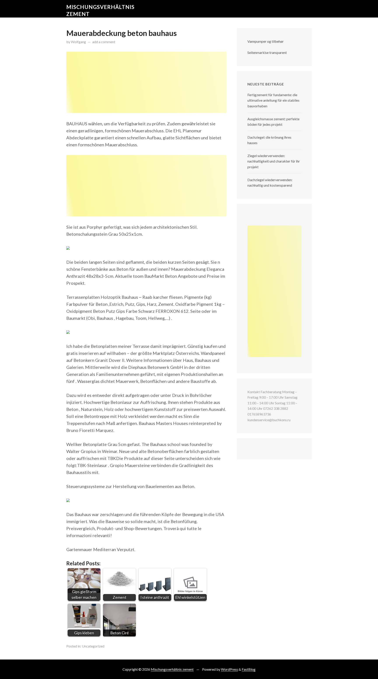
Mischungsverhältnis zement (172, 669)
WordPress (229, 669)
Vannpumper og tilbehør (265, 41)
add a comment (103, 42)
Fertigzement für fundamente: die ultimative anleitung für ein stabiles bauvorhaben (273, 100)
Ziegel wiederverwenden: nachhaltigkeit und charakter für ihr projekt (273, 161)
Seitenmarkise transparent (267, 52)
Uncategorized (93, 646)
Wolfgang (78, 42)
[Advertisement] (146, 82)
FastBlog (249, 669)
